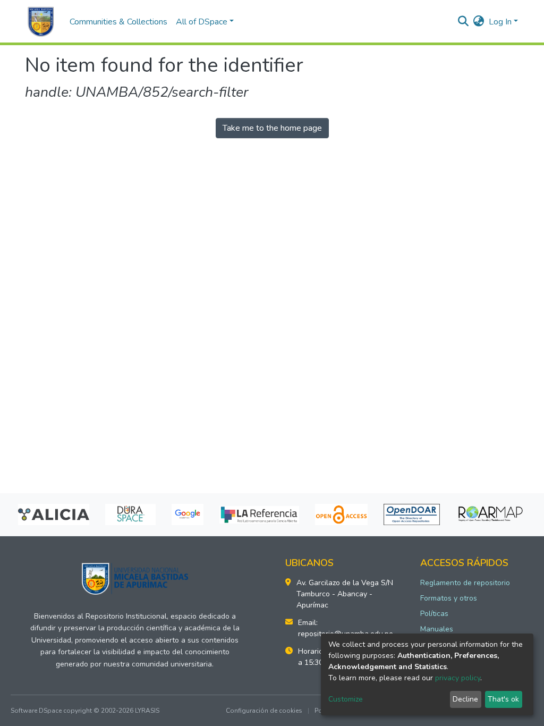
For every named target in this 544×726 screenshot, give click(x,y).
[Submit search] (463, 21)
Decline (465, 699)
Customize (345, 699)
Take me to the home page (272, 128)
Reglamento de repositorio (465, 583)
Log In (500, 22)
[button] (479, 21)
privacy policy (457, 678)
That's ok (503, 699)
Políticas (434, 614)
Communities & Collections (118, 22)
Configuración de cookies (264, 710)
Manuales (436, 629)
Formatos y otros (448, 598)
